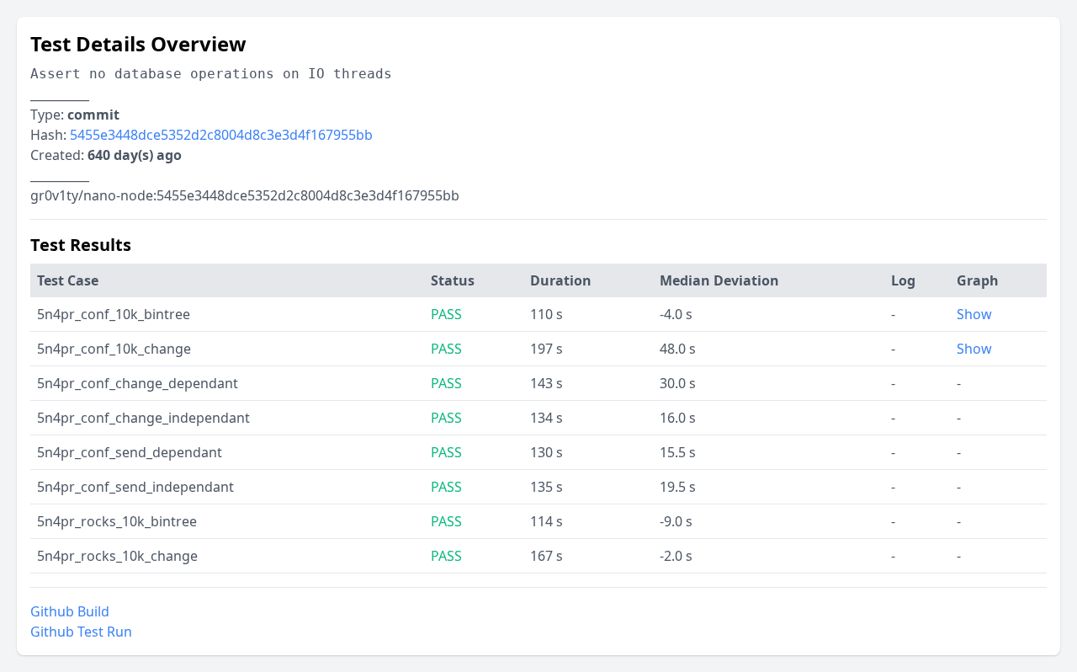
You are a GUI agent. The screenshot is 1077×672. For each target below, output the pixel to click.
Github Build (69, 611)
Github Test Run (81, 631)
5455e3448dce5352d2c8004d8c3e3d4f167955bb (221, 134)
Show (974, 314)
